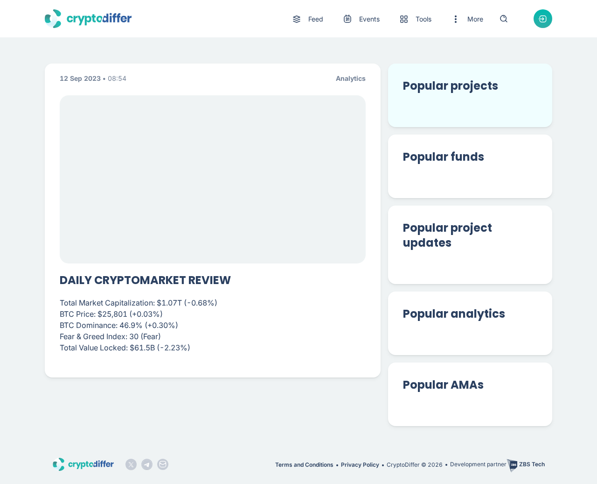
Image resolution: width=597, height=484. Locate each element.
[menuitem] (307, 19)
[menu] (387, 19)
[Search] (503, 18)
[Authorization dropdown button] (543, 18)
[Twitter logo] (131, 464)
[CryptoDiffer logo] (88, 18)
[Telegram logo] (147, 464)
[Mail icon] (163, 464)
